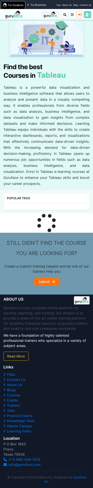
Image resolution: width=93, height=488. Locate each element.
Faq (58, 5)
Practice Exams (19, 416)
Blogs (11, 390)
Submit (45, 282)
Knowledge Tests (21, 421)
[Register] (87, 14)
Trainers (13, 405)
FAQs (11, 374)
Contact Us (85, 5)
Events (12, 400)
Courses (13, 395)
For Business (38, 4)
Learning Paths (19, 431)
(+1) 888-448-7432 (24, 459)
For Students (15, 5)
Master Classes (19, 426)
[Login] (80, 14)
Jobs (11, 410)
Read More (16, 356)
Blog (75, 5)
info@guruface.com (25, 464)
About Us (67, 5)
